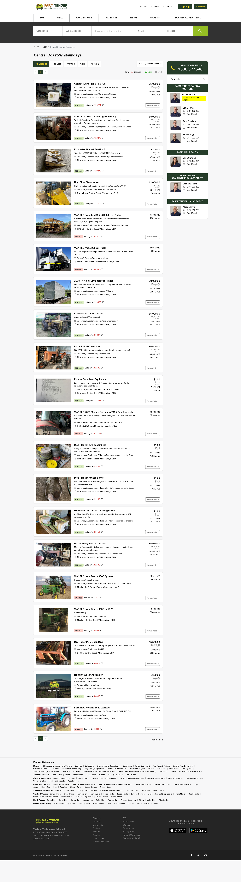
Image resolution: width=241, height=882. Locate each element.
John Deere (129, 455)
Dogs (196, 784)
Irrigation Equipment (107, 127)
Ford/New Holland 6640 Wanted (92, 708)
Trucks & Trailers (84, 258)
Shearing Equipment (195, 778)
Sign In (184, 7)
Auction (95, 64)
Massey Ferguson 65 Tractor (90, 543)
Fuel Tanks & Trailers (161, 766)
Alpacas (47, 784)
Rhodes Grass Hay (128, 800)
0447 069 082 (193, 124)
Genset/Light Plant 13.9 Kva (90, 84)
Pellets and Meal (143, 804)
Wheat (155, 804)
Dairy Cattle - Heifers (182, 784)
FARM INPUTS (84, 17)
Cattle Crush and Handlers (64, 778)
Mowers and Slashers (157, 769)
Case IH (45, 775)
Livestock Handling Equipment (131, 778)
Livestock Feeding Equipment (103, 778)
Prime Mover (97, 258)
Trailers (101, 291)
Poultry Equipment (176, 778)
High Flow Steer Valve (86, 182)
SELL (60, 17)
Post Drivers (174, 769)
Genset (112, 94)
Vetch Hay (151, 800)
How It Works (128, 822)
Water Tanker (116, 797)
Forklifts (101, 649)
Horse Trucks (108, 794)
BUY (42, 17)
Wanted (71, 64)
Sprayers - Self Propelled (109, 584)
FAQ (124, 818)
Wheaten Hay (164, 800)
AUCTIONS (111, 17)
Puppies (63, 787)
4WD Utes (70, 791)
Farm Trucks (95, 794)
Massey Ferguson (114, 422)
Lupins (73, 804)
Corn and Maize (60, 804)
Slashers (66, 771)
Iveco (106, 258)
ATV (79, 791)
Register (200, 7)
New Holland (131, 775)
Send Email (192, 114)
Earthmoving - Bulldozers (109, 225)
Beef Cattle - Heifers (107, 784)
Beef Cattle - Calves (61, 784)
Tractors (102, 321)
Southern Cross (124, 127)
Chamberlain (112, 321)
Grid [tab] (159, 72)
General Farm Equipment (109, 390)
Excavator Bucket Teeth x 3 (89, 149)
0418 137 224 (193, 161)
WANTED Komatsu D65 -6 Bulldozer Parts (97, 215)
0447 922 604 (193, 138)
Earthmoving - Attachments (110, 157)
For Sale (57, 64)
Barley (48, 804)
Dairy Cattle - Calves (143, 784)
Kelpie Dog (45, 787)
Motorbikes (145, 791)
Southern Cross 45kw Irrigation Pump (95, 117)
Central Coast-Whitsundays (98, 98)
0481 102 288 (193, 111)
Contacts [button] (175, 79)
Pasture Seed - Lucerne (123, 804)
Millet (81, 804)
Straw (141, 800)
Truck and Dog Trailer (84, 797)
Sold (82, 64)
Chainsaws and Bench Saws (108, 766)
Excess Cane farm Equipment (90, 379)
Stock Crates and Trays (105, 771)
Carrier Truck (55, 794)
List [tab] (149, 72)
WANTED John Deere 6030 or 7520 (93, 609)
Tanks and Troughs (57, 781)
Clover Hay (75, 800)
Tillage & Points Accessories (110, 455)
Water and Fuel (83, 685)
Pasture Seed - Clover (102, 804)
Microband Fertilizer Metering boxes (94, 511)
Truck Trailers (102, 797)
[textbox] (47, 31)
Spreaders (87, 771)
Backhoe (78, 766)
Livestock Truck (137, 794)
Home (36, 47)
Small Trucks (194, 794)
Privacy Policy (129, 832)
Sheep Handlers (39, 781)
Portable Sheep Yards (156, 778)
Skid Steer (55, 771)
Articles (96, 835)
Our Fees (155, 7)
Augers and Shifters (64, 766)
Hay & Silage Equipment (94, 769)
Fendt (67, 775)
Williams (109, 291)
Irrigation (95, 685)
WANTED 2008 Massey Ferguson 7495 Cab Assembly (103, 412)
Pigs (55, 787)
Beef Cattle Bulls (125, 784)
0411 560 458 (193, 187)
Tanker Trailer (66, 797)
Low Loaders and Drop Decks (160, 794)
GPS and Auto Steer (107, 190)
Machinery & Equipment (87, 94)
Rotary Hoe (187, 769)
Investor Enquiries (101, 842)
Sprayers (76, 771)
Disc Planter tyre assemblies (90, 445)
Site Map (126, 825)
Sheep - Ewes (75, 787)
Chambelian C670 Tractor (88, 314)
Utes (155, 791)
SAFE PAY (156, 17)
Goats (35, 787)
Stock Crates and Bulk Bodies (45, 797)
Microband (128, 521)
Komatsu (125, 225)
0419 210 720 (193, 210)
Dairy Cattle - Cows (163, 784)
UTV (162, 791)
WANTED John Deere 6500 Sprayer (93, 576)
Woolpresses (73, 781)
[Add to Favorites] (103, 105)
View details (152, 105)
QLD (45, 47)
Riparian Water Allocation (88, 675)
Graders (56, 769)
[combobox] (47, 31)
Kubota (102, 775)
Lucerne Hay (88, 800)
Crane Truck (69, 794)
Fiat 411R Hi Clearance (87, 346)
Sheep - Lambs (91, 787)
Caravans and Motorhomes (111, 791)
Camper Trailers (90, 791)
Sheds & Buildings (40, 771)
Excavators (127, 766)
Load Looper (98, 838)
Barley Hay (51, 800)
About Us (143, 7)
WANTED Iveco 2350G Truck (90, 248)
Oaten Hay (100, 800)
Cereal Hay (63, 800)
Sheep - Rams (105, 787)
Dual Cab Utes (132, 791)
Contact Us (168, 7)
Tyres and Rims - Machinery (190, 771)
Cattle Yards (83, 778)
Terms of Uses (129, 828)
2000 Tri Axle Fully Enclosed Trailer (93, 281)
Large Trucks (122, 794)
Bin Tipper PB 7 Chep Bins (88, 642)
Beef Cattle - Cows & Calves (84, 784)
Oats (88, 804)
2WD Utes (59, 791)
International (78, 775)
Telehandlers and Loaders (128, 771)
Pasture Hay (113, 800)
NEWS (134, 17)
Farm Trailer (82, 794)
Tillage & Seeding (149, 771)
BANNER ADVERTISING (187, 17)
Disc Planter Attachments (89, 478)
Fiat (108, 354)
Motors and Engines (137, 769)
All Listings (41, 64)
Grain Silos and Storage (72, 769)
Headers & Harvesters (117, 769)
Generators (103, 94)
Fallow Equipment (142, 766)
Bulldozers (89, 766)
